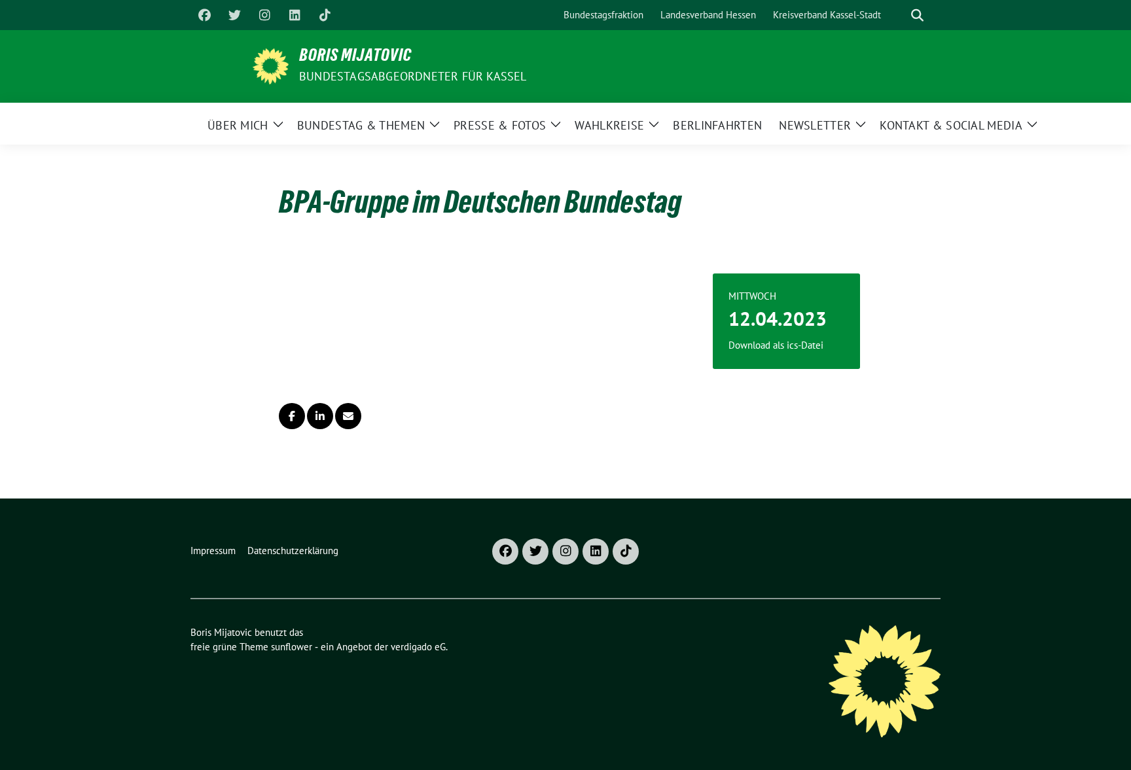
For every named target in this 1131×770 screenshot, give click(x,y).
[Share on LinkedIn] (320, 416)
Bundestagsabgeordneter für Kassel (413, 76)
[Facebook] (204, 15)
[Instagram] (264, 15)
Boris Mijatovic (355, 57)
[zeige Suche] (917, 15)
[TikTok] (325, 15)
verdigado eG (418, 646)
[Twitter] (234, 15)
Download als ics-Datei (775, 345)
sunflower (291, 646)
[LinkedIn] (294, 15)
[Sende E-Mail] (348, 416)
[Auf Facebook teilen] (292, 416)
